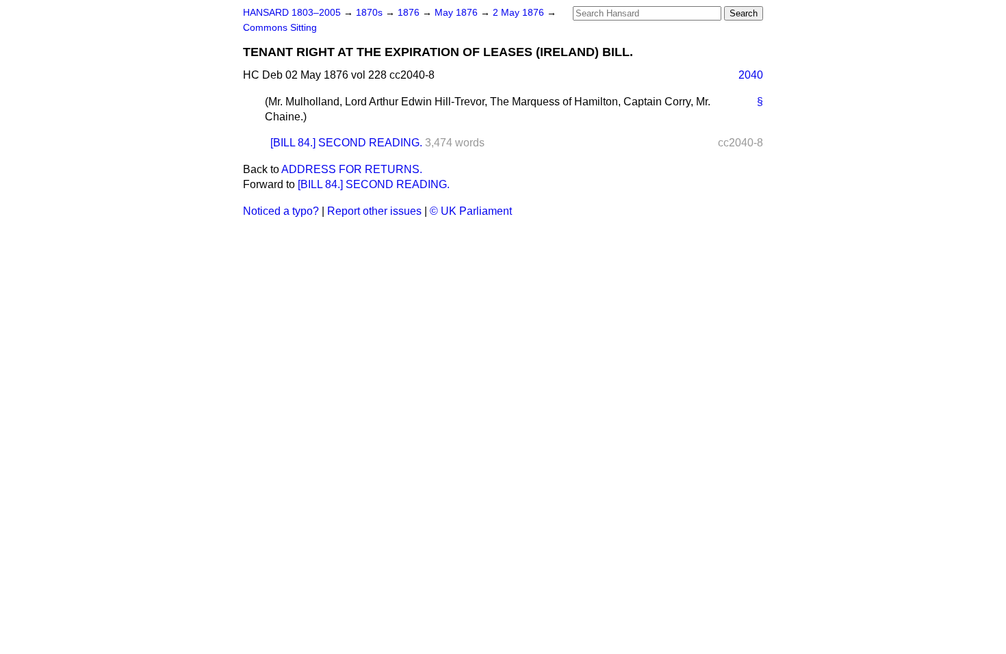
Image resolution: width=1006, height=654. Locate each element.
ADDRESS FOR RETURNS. (351, 169)
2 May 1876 (520, 13)
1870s (370, 13)
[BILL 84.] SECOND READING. (346, 142)
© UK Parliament (471, 211)
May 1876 (457, 13)
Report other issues (374, 211)
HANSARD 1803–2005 (292, 13)
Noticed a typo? (281, 211)
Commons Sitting (280, 28)
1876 (410, 13)
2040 (750, 75)
